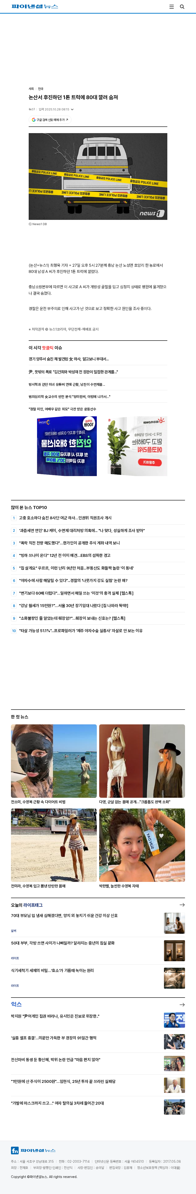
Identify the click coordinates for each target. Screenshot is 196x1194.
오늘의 (27, 905)
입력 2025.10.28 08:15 (54, 109)
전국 (40, 89)
